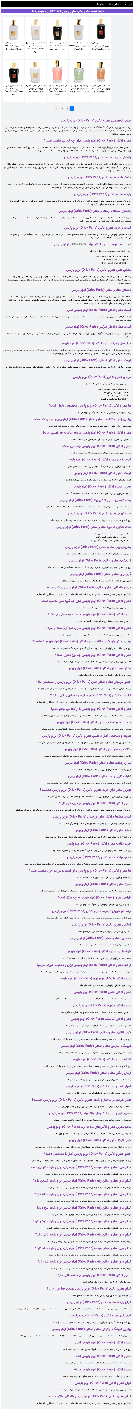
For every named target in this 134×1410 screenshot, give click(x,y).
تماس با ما (114, 4)
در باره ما (101, 4)
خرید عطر (127, 4)
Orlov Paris (78, 244)
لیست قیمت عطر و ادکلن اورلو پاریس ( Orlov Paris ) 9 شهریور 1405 (67, 11)
